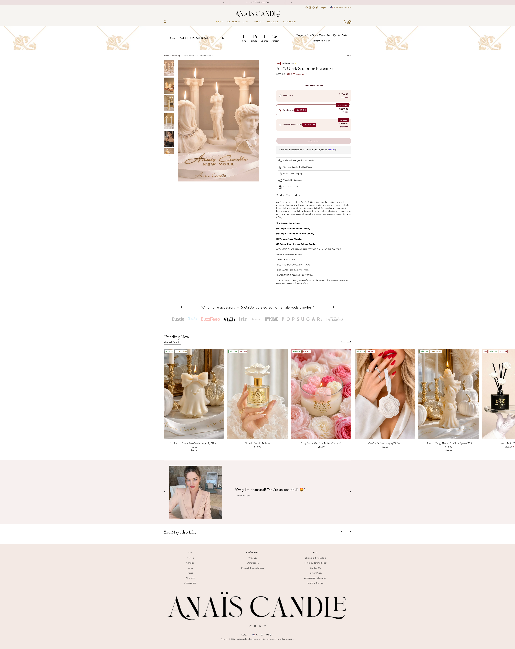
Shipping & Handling (315, 557)
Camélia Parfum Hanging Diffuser (385, 443)
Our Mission (253, 562)
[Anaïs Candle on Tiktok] (317, 7)
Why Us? (252, 557)
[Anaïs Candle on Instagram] (310, 7)
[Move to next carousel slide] (349, 342)
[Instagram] (250, 626)
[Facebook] (255, 626)
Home (166, 55)
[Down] (169, 156)
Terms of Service (315, 582)
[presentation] (194, 394)
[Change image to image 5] (169, 139)
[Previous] (224, 2)
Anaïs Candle (242, 639)
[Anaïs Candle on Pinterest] (313, 7)
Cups (190, 567)
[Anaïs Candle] (257, 13)
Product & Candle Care (252, 567)
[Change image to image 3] (169, 103)
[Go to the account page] (344, 21)
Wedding (176, 55)
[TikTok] (264, 626)
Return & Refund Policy (315, 562)
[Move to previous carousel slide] (343, 342)
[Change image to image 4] (169, 121)
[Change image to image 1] (169, 68)
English (323, 7)
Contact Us (315, 567)
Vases (190, 572)
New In (190, 557)
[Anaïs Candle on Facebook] (306, 7)
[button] (178, 319)
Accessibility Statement (315, 578)
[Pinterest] (260, 626)
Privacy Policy (315, 572)
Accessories (190, 582)
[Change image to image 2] (169, 86)
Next (349, 55)
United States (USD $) (342, 7)
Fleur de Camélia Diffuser (257, 443)
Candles (190, 562)
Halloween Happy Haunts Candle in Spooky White (449, 443)
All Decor (190, 578)
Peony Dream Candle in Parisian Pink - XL (321, 443)
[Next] (291, 2)
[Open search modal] (165, 21)
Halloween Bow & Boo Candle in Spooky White (193, 443)
